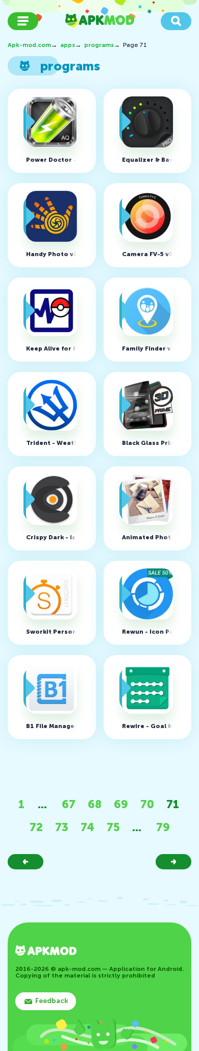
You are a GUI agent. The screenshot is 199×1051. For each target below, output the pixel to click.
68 (95, 804)
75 (113, 827)
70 (147, 804)
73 (61, 827)
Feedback (51, 1000)
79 (163, 827)
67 (69, 804)
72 (36, 827)
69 (121, 804)
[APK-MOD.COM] (46, 951)
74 (87, 827)
